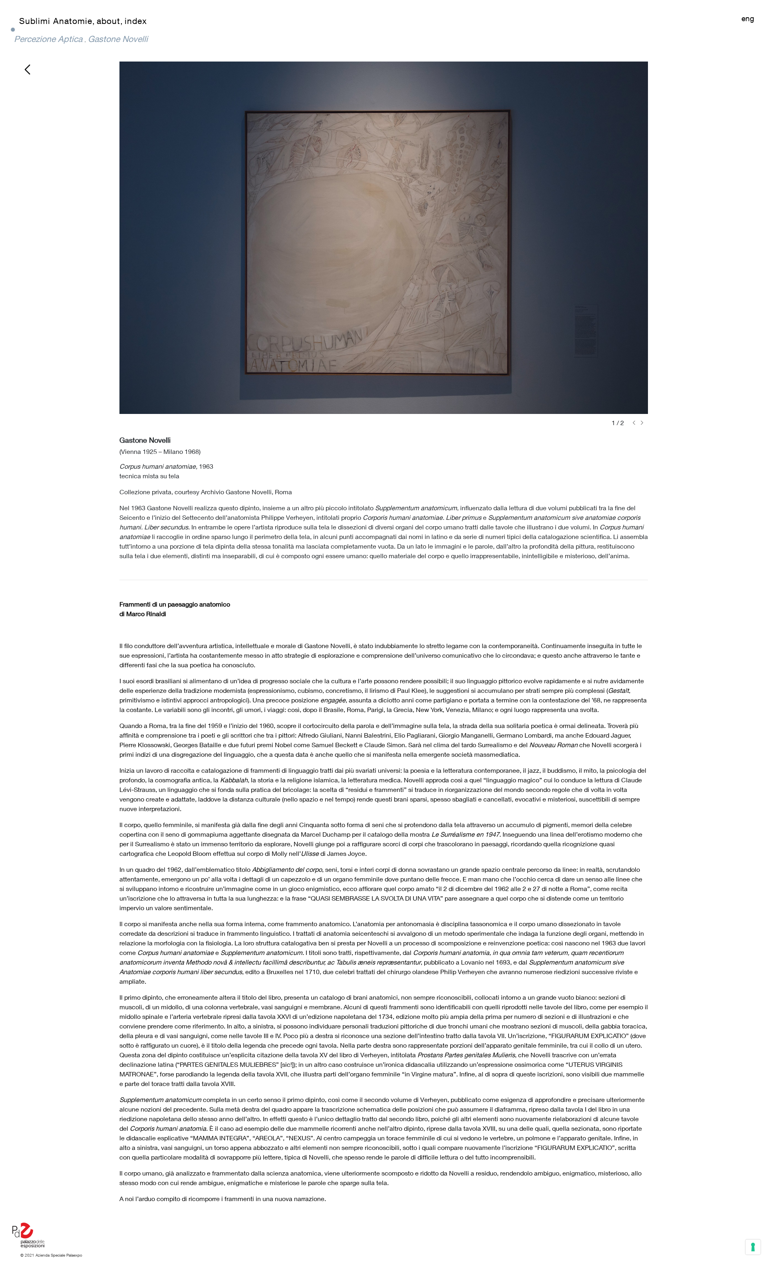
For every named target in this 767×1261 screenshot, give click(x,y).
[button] (634, 423)
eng (747, 18)
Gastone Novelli (118, 39)
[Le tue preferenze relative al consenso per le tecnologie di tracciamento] (753, 1247)
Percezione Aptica (48, 39)
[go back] (27, 68)
